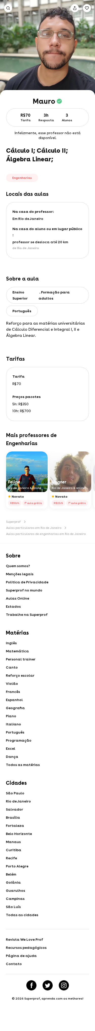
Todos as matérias (23, 765)
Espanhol (14, 700)
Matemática (17, 651)
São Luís (13, 907)
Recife (11, 858)
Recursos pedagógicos (26, 948)
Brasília (13, 817)
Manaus (13, 842)
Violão (12, 683)
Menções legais (19, 574)
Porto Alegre (17, 866)
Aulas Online (17, 598)
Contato (14, 964)
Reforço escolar (20, 675)
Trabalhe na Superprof (27, 615)
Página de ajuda (21, 956)
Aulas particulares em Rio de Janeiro (33, 528)
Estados (13, 606)
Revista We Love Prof (24, 939)
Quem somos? (18, 566)
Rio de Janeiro (18, 801)
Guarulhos (15, 890)
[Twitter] (48, 985)
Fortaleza (15, 826)
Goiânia (13, 882)
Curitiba (13, 850)
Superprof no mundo (24, 590)
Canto (12, 667)
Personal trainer (20, 659)
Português (15, 732)
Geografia (15, 708)
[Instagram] (64, 985)
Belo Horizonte (19, 834)
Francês (13, 692)
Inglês (11, 643)
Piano (11, 716)
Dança (12, 757)
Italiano (13, 724)
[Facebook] (31, 985)
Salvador (14, 809)
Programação (18, 740)
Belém (11, 874)
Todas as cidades (22, 915)
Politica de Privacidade (27, 582)
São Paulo (15, 793)
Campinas (15, 899)
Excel (10, 748)
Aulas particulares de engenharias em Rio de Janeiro (46, 534)
